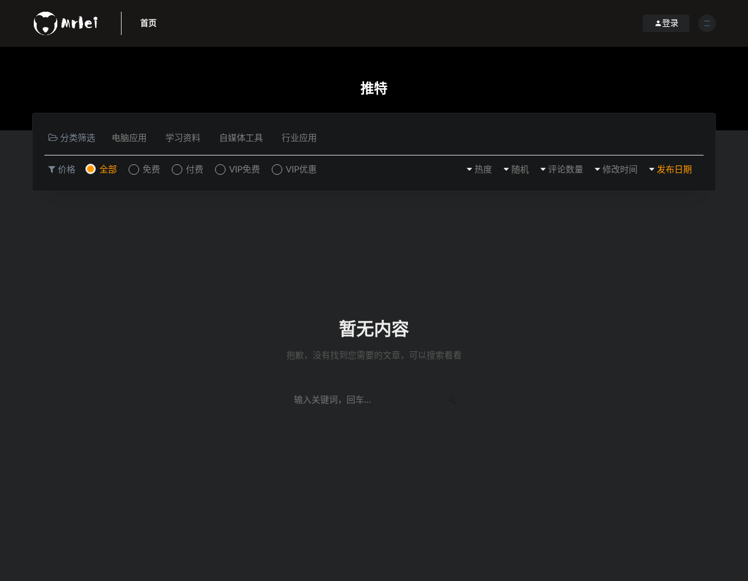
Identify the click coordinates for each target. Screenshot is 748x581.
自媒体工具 (241, 138)
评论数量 (565, 169)
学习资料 (182, 138)
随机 (520, 169)
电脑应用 (129, 138)
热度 (483, 169)
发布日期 (674, 169)
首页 (148, 23)
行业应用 (299, 138)
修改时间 (620, 169)
